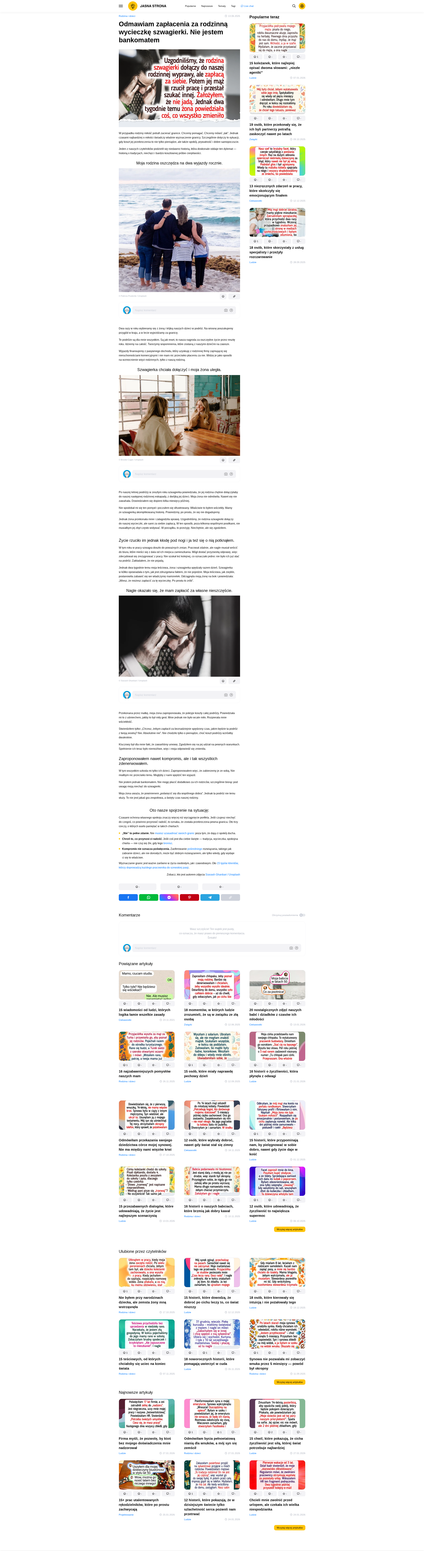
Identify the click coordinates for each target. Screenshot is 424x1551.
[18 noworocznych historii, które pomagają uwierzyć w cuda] (212, 1334)
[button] (138, 886)
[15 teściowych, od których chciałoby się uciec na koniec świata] (147, 1334)
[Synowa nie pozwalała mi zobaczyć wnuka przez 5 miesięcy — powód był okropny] (277, 1334)
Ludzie (252, 77)
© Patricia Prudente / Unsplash (133, 296)
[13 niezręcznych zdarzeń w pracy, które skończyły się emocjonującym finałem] (277, 161)
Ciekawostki (255, 200)
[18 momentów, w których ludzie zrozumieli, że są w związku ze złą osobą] (212, 985)
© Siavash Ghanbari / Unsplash (133, 681)
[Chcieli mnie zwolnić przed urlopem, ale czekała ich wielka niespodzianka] (277, 1475)
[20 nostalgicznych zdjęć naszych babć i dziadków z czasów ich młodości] (277, 985)
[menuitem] (190, 6)
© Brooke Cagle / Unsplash (131, 460)
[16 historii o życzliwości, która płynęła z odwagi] (277, 1047)
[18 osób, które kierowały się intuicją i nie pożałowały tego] (277, 1273)
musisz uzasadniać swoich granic (175, 833)
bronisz (167, 843)
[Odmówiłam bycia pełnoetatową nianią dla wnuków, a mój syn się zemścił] (212, 1414)
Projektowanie (126, 1514)
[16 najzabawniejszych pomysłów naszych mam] (147, 1047)
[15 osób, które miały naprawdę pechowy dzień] (212, 1047)
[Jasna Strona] (147, 6)
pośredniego (194, 848)
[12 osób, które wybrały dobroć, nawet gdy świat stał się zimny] (212, 1115)
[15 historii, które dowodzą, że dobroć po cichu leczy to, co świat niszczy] (212, 1273)
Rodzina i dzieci (127, 16)
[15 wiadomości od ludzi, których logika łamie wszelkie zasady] (147, 985)
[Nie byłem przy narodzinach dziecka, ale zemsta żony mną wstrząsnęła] (147, 1273)
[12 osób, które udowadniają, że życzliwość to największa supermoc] (277, 1181)
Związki (253, 139)
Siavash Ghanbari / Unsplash (222, 874)
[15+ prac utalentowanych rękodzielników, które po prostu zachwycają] (147, 1475)
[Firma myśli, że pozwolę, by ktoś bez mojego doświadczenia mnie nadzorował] (147, 1414)
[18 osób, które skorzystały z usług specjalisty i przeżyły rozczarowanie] (277, 223)
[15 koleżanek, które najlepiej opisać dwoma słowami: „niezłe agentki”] (277, 38)
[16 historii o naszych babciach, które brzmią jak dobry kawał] (212, 1181)
